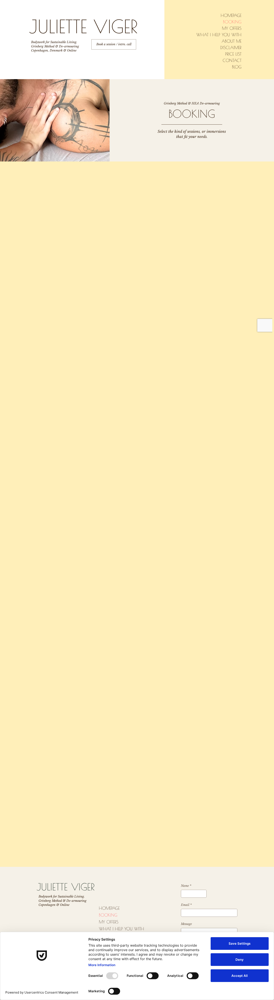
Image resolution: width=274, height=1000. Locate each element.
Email (186, 905)
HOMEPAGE (231, 15)
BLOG (236, 66)
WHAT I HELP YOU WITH (219, 34)
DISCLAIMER (230, 47)
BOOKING (232, 21)
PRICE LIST (233, 53)
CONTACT (232, 60)
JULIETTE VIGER (83, 26)
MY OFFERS (231, 28)
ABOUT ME (231, 41)
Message (186, 924)
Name (186, 886)
